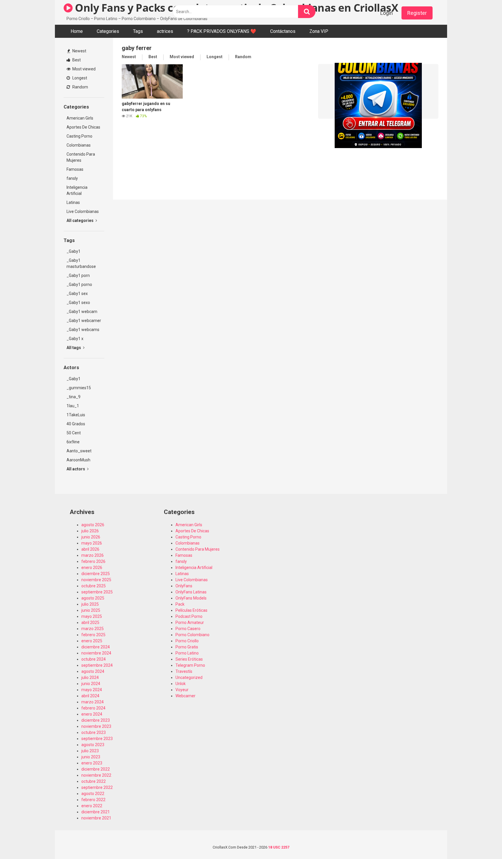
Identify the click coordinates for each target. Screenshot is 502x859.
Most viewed (83, 69)
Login (386, 13)
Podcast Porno (188, 616)
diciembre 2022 (95, 769)
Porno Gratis (186, 647)
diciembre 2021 (95, 812)
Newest (78, 51)
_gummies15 (79, 387)
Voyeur (182, 689)
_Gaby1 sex (77, 293)
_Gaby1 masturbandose (81, 263)
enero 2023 (91, 763)
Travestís (183, 671)
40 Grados (76, 424)
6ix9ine (73, 442)
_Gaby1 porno (79, 284)
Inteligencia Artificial (77, 190)
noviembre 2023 (96, 726)
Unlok (180, 683)
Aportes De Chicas (83, 127)
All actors (76, 469)
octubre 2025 (93, 586)
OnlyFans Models (191, 598)
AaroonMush (78, 460)
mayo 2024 (91, 689)
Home (77, 31)
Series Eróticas (189, 659)
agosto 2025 (92, 598)
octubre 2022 (93, 781)
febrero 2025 (93, 634)
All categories (80, 220)
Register (417, 13)
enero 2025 (91, 641)
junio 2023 (90, 757)
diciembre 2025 (95, 573)
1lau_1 (73, 405)
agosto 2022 (92, 793)
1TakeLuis (76, 414)
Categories (108, 31)
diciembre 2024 (95, 647)
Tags (138, 31)
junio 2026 (90, 537)
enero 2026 (91, 567)
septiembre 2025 (97, 592)
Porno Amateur (189, 622)
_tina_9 (73, 396)
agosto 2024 (92, 671)
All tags (74, 347)
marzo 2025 (92, 628)
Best (76, 60)
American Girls (80, 118)
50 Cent (74, 433)
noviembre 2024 (96, 653)
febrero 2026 (93, 561)
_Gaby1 (73, 251)
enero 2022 (91, 805)
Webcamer (185, 695)
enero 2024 (91, 714)
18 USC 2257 (278, 847)
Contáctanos (282, 31)
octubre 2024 (93, 659)
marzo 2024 (92, 702)
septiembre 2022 (97, 787)
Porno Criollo (187, 641)
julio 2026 (90, 531)
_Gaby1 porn (78, 275)
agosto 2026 (92, 524)
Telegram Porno (190, 665)
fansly (72, 178)
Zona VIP (318, 31)
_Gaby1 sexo (78, 302)
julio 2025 (90, 604)
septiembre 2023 (97, 738)
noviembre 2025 (96, 579)
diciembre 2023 (95, 720)
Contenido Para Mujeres (81, 157)
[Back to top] (482, 841)
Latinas (73, 202)
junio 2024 (90, 683)
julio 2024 (90, 677)
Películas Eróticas (191, 610)
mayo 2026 (91, 543)
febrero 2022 (93, 799)
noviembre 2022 (96, 775)
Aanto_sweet (79, 451)
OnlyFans (183, 586)
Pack (179, 604)
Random (79, 87)
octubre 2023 (93, 732)
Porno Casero (187, 628)
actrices (165, 31)
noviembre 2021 (96, 818)
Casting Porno (79, 136)
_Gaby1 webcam (82, 311)
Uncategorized (188, 677)
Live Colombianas (83, 211)
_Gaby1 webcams (83, 329)
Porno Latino (187, 653)
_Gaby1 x (75, 338)
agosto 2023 (92, 744)
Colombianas (79, 145)
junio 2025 (90, 610)
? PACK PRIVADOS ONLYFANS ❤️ (221, 31)
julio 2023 (90, 750)
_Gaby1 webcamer (84, 320)
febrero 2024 (93, 708)
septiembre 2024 (97, 665)
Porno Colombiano (192, 634)
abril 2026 (90, 549)
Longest (79, 78)
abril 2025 (90, 622)
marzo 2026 (92, 555)
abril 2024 (90, 695)
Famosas (75, 169)
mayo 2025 (91, 616)
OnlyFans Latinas (191, 592)
